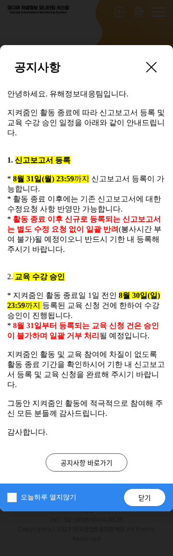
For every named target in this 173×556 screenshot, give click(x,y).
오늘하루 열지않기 (48, 497)
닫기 (144, 497)
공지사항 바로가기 (86, 462)
